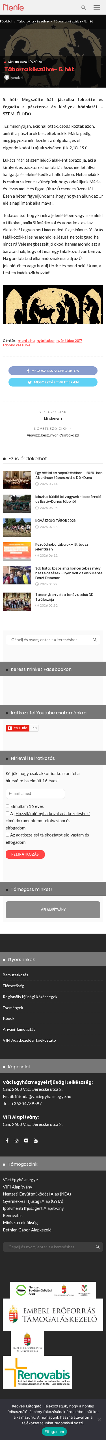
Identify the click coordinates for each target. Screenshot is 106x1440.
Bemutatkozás (15, 974)
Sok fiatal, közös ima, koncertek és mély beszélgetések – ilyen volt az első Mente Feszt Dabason (69, 573)
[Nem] (99, 1419)
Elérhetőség (13, 985)
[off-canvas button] (97, 7)
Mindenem (53, 418)
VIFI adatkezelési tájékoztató (29, 1040)
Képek (8, 1018)
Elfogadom (54, 1431)
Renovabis (13, 1215)
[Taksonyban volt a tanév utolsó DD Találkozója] (17, 602)
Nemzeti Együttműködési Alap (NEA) (37, 1193)
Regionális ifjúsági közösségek (30, 996)
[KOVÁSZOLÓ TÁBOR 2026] (17, 527)
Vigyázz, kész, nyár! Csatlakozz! (53, 435)
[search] (83, 7)
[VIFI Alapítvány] (53, 909)
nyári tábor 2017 (69, 341)
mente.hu (26, 341)
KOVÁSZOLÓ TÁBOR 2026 (55, 520)
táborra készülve (16, 345)
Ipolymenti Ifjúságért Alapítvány (33, 1208)
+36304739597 (26, 1103)
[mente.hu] (13, 7)
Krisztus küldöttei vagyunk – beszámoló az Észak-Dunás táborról (68, 499)
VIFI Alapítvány (17, 1186)
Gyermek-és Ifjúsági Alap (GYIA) (33, 1201)
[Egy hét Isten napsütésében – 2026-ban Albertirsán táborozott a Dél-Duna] (17, 480)
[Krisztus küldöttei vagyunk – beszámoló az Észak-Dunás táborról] (17, 504)
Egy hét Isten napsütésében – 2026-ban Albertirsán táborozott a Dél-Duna (69, 475)
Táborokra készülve (25, 61)
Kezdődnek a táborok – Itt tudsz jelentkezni (61, 547)
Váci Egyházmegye (20, 1179)
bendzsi (17, 78)
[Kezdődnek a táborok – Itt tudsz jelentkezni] (17, 551)
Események (13, 1007)
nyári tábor (46, 341)
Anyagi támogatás (19, 1029)
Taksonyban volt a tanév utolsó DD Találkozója (64, 597)
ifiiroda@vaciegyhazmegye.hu (43, 1096)
